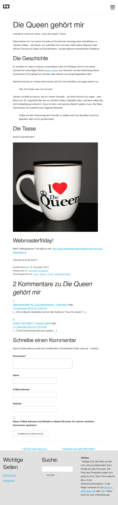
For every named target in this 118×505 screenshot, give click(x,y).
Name (16, 375)
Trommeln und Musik (38, 270)
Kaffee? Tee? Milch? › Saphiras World (32, 323)
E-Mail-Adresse (21, 389)
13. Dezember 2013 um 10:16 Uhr (30, 326)
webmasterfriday (62, 273)
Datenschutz (9, 475)
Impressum (9, 480)
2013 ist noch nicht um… (36, 448)
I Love (35, 273)
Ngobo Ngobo (51, 70)
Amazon (108, 487)
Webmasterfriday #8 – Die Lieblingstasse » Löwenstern (40, 304)
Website (17, 403)
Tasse (50, 273)
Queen (43, 273)
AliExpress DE (88, 491)
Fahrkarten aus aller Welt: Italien (78, 448)
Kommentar (20, 356)
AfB (103, 491)
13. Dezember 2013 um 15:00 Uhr (30, 308)
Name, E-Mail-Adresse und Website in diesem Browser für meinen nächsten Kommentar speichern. (53, 423)
